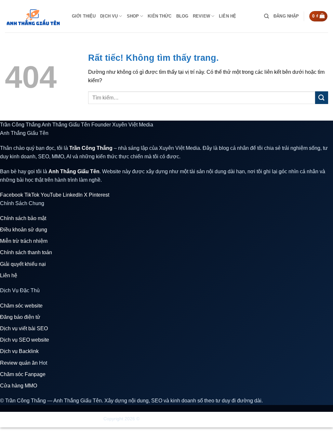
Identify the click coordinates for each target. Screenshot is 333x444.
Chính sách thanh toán (26, 252)
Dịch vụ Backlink (19, 351)
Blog (182, 16)
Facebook (11, 195)
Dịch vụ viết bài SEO (24, 328)
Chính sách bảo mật (23, 218)
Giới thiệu (84, 16)
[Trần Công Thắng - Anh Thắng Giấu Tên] (33, 16)
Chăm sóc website (21, 305)
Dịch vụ (109, 16)
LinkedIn (73, 195)
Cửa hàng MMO (18, 385)
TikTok (31, 195)
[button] (286, 16)
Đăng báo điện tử (20, 317)
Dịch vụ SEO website (24, 340)
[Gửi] (321, 97)
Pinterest (99, 195)
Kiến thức (159, 16)
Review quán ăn (23, 363)
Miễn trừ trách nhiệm (23, 241)
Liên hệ (227, 16)
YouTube (51, 195)
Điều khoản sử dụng (23, 229)
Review (201, 16)
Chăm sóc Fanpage (23, 374)
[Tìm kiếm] (266, 16)
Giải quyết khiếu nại (23, 264)
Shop (133, 16)
